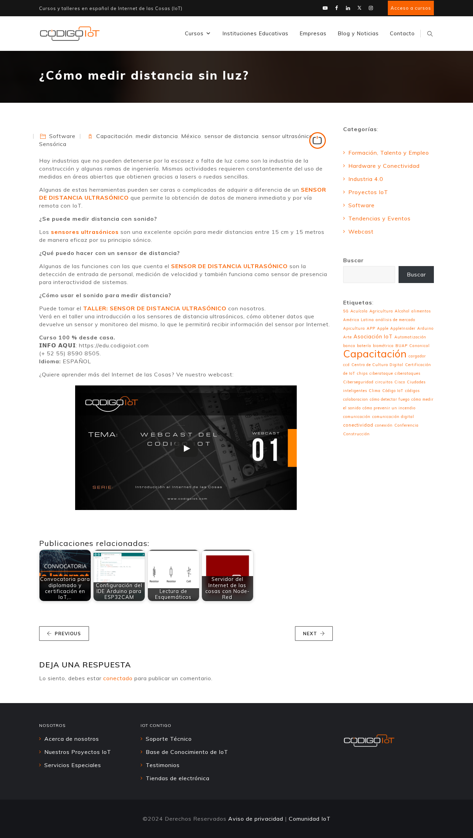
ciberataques (407, 373)
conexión (384, 425)
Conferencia (406, 425)
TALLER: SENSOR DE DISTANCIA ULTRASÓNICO (154, 308)
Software (62, 136)
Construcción (356, 433)
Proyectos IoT (368, 192)
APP (371, 328)
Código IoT (392, 390)
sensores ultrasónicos (84, 231)
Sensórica (52, 143)
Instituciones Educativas (255, 33)
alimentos (421, 311)
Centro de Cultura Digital (377, 364)
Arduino (425, 328)
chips (362, 373)
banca (349, 345)
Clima (375, 390)
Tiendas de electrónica (177, 778)
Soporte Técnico (169, 738)
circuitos (384, 382)
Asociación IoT (373, 337)
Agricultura (381, 311)
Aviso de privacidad (255, 818)
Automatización (410, 337)
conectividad (358, 425)
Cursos (194, 33)
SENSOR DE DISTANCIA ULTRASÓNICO (229, 266)
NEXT (310, 633)
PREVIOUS (68, 633)
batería (364, 345)
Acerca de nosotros (71, 738)
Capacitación (114, 136)
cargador (417, 356)
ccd (346, 364)
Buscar (353, 260)
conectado (118, 678)
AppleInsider (403, 328)
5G (346, 311)
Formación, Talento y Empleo (388, 152)
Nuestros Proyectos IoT (77, 751)
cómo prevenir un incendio (389, 408)
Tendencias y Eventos (379, 218)
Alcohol (402, 311)
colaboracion (355, 399)
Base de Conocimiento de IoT (187, 751)
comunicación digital (393, 416)
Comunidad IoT (310, 818)
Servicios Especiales (72, 765)
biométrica (383, 345)
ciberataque (381, 373)
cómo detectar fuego (390, 399)
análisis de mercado (395, 319)
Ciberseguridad (358, 382)
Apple (383, 328)
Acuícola (359, 311)
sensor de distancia (231, 136)
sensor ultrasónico (287, 136)
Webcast (361, 231)
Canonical (419, 345)
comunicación (357, 416)
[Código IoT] (69, 33)
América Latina (358, 319)
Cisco (399, 382)
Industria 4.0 (365, 178)
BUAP (401, 345)
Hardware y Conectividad (384, 165)
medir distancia (157, 136)
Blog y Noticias (358, 33)
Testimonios (163, 765)
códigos (412, 390)
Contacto (402, 33)
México (191, 136)
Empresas (313, 33)
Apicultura (354, 328)
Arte (347, 337)
